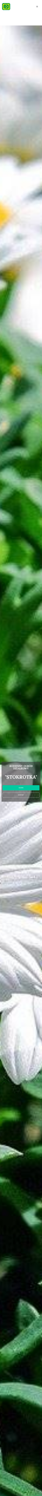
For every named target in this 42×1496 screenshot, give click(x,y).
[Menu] (37, 7)
